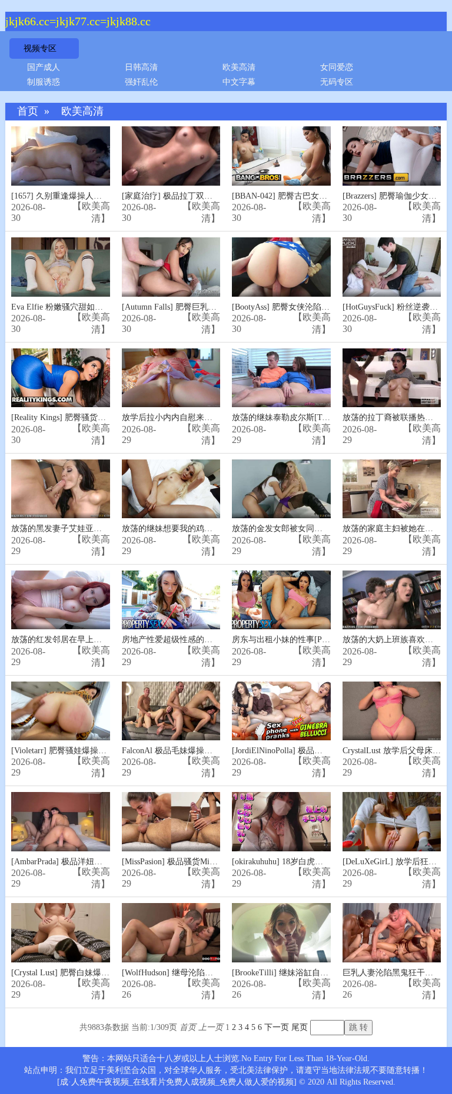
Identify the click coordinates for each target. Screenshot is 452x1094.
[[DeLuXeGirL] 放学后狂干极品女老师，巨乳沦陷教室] (392, 821)
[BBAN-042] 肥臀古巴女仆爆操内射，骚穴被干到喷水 (329, 196)
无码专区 (336, 82)
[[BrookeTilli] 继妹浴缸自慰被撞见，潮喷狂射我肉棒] (281, 932)
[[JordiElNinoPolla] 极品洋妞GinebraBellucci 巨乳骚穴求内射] (281, 711)
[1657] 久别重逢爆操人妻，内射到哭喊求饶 (89, 196)
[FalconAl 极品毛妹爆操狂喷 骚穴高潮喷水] (171, 711)
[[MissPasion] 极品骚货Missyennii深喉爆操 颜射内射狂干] (171, 821)
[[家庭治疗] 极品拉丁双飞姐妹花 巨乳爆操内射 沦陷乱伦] (171, 156)
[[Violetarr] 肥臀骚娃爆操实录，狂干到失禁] (60, 711)
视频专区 (40, 48)
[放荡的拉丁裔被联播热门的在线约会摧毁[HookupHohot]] (392, 378)
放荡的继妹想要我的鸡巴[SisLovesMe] (190, 528)
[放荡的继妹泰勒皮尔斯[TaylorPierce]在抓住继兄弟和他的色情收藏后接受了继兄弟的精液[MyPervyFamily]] (281, 378)
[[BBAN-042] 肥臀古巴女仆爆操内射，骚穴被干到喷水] (281, 156)
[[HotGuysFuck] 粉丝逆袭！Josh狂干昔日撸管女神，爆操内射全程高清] (392, 267)
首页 (27, 111)
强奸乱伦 (141, 82)
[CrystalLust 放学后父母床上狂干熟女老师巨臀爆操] (392, 711)
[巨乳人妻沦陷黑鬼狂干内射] (392, 932)
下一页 (276, 1027)
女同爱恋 (336, 67)
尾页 (299, 1027)
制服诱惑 (43, 82)
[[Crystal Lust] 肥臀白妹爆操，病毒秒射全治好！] (60, 932)
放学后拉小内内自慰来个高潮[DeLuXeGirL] (201, 417)
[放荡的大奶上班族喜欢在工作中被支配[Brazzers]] (392, 600)
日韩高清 (141, 67)
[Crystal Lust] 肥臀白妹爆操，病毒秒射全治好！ (97, 972)
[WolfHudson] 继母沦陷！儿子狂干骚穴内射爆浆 (208, 972)
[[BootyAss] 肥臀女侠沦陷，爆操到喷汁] (281, 267)
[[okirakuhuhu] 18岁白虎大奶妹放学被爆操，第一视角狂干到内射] (281, 821)
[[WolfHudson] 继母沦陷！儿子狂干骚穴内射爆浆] (171, 932)
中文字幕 (238, 82)
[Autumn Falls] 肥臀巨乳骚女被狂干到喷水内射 (206, 307)
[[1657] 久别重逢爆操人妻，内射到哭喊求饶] (60, 156)
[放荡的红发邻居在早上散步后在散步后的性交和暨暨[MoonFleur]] (60, 600)
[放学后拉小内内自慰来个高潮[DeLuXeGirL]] (171, 378)
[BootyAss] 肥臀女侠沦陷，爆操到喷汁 (301, 307)
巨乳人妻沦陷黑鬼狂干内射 (392, 972)
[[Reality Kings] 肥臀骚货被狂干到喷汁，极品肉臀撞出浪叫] (60, 378)
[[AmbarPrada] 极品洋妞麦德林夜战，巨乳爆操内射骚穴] (60, 821)
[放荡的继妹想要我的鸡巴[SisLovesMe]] (171, 489)
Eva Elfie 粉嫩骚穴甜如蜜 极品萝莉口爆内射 (91, 307)
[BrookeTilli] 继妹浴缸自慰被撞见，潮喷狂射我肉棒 (325, 972)
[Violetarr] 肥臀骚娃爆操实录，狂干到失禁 (87, 750)
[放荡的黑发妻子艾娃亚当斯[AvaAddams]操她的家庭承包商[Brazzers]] (60, 489)
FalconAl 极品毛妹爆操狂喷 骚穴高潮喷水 (197, 750)
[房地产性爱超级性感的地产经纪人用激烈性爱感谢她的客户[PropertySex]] (171, 600)
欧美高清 (238, 67)
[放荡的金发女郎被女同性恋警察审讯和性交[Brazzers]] (281, 489)
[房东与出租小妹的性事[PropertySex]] (281, 600)
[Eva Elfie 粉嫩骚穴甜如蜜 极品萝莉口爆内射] (60, 267)
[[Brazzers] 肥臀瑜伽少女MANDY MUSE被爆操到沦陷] (392, 156)
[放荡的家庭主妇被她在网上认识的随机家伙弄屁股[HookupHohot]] (392, 489)
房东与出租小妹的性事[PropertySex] (296, 639)
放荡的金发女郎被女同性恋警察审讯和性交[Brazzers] (327, 528)
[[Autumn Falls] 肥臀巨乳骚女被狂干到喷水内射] (171, 267)
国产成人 (43, 67)
